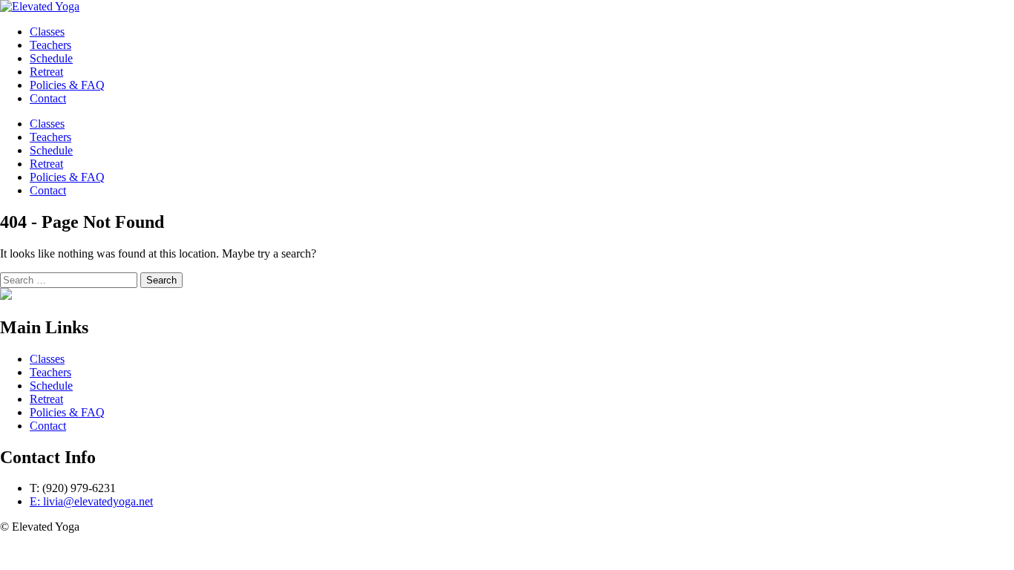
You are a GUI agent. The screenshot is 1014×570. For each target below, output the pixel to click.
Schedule (51, 150)
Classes (47, 123)
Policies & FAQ (67, 177)
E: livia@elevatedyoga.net (91, 501)
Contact (48, 190)
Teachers (50, 137)
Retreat (46, 163)
